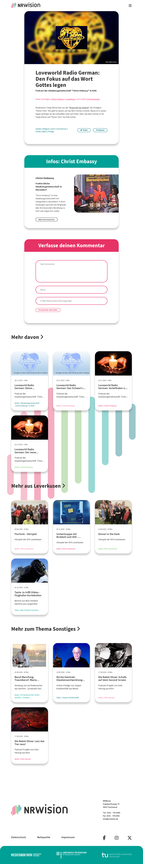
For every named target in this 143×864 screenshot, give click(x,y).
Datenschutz (18, 837)
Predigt (51, 131)
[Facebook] (104, 838)
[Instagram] (117, 838)
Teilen (85, 130)
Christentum (61, 129)
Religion (46, 129)
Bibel (44, 131)
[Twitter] (129, 838)
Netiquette (43, 837)
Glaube (39, 129)
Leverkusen (70, 99)
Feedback (100, 130)
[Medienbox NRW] (26, 855)
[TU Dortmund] (117, 855)
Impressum (68, 837)
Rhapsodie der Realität (79, 107)
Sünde (38, 131)
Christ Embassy (58, 99)
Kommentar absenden (48, 310)
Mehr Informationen (47, 219)
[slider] (71, 37)
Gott (53, 129)
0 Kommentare (93, 99)
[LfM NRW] (71, 855)
